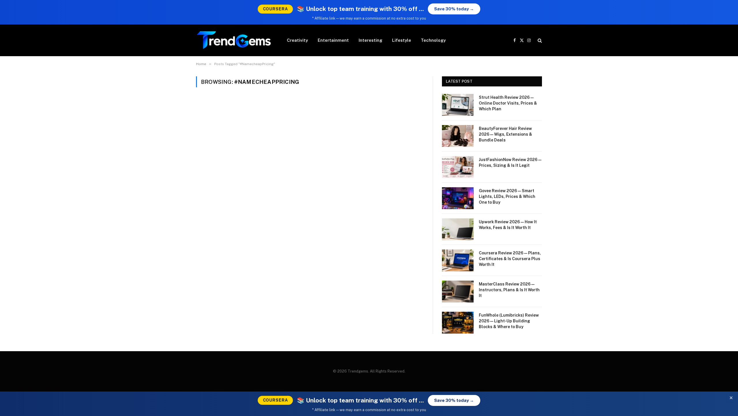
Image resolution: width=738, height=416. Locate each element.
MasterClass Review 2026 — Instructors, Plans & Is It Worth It (509, 290)
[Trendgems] (234, 40)
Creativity (297, 40)
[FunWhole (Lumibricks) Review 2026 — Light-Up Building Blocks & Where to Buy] (458, 323)
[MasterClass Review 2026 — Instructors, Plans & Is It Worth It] (458, 291)
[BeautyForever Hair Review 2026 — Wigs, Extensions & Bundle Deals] (458, 136)
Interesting (370, 40)
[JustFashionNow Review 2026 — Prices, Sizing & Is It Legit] (458, 167)
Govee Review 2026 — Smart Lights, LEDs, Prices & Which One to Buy (507, 196)
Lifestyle (401, 40)
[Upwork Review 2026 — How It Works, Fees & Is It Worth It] (458, 229)
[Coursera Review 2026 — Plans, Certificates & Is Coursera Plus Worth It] (458, 260)
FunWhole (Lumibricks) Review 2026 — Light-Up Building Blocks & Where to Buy (509, 321)
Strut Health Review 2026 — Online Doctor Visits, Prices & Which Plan (508, 103)
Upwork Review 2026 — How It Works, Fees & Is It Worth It (508, 225)
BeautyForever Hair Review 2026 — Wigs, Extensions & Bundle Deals (505, 134)
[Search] (539, 40)
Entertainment (333, 40)
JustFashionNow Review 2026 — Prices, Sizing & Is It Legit (510, 162)
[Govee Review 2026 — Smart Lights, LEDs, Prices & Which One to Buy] (458, 198)
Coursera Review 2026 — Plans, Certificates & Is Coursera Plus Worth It (510, 259)
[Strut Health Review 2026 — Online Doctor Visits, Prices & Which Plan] (458, 105)
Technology (433, 40)
